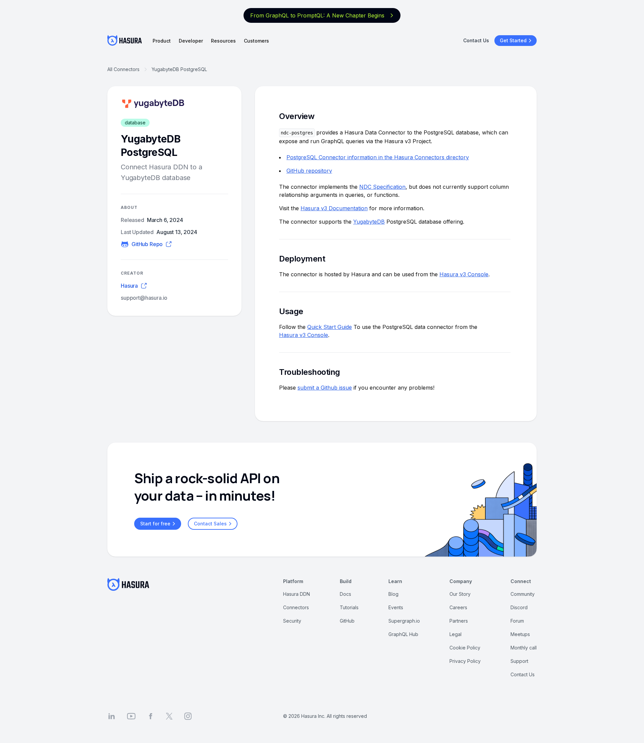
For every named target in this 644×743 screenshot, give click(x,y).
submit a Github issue (325, 387)
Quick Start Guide (329, 327)
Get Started (513, 40)
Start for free (155, 523)
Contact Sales (210, 523)
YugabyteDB (369, 221)
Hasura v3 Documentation (334, 208)
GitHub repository (309, 170)
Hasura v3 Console (463, 274)
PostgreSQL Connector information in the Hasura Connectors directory (377, 157)
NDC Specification (382, 186)
